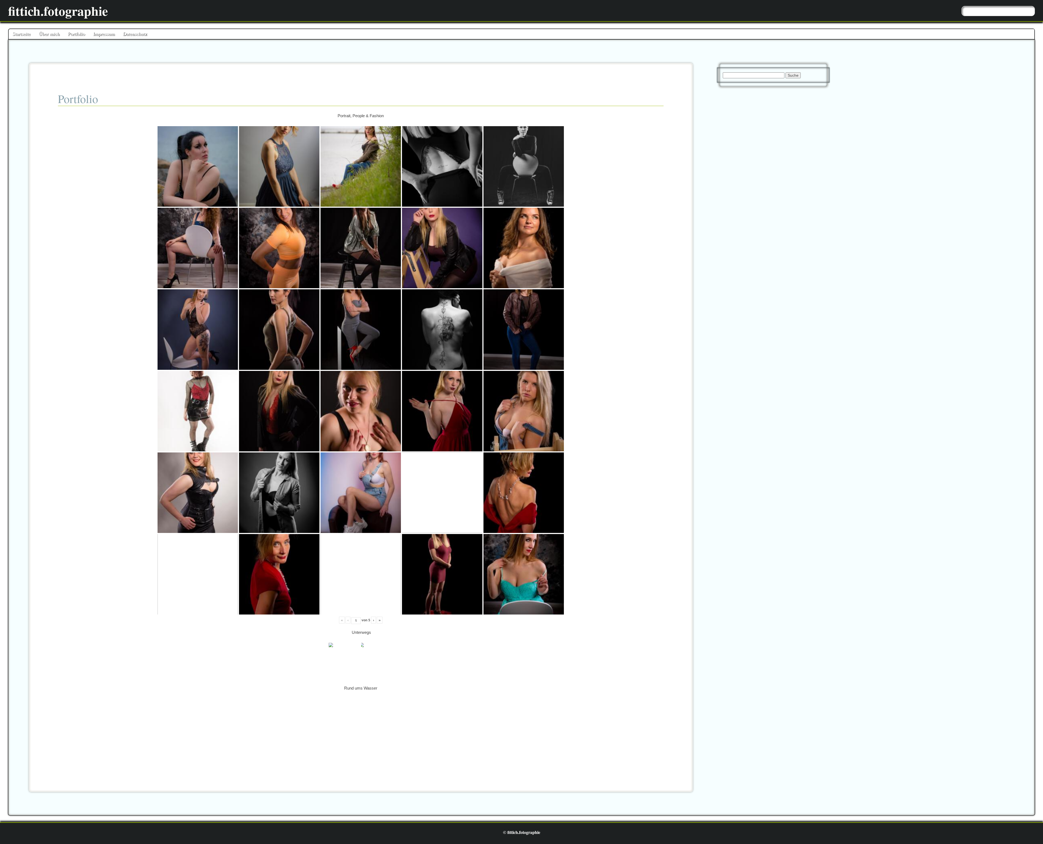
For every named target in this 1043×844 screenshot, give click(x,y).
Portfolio (76, 33)
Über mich (49, 33)
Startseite (21, 33)
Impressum (104, 33)
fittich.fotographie (58, 10)
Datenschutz (135, 33)
